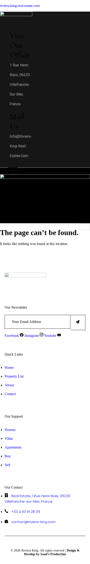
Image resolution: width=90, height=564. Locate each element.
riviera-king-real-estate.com (20, 6)
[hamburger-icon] (13, 170)
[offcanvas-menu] (3, 164)
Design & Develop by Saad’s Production (52, 552)
